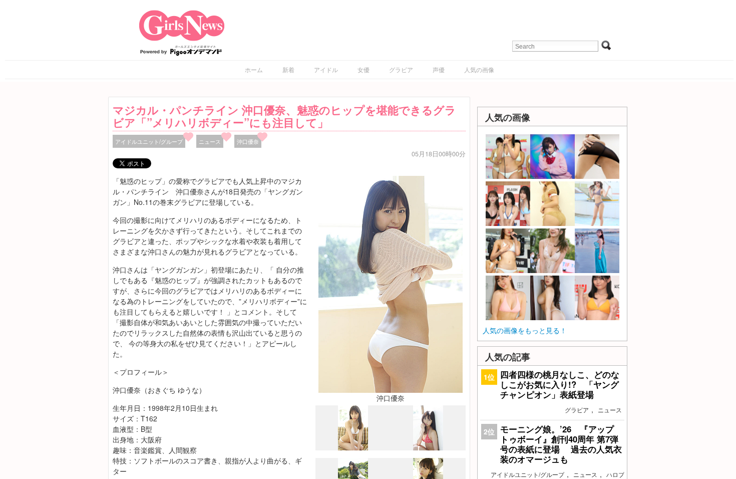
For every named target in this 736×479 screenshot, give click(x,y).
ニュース (210, 141)
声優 (439, 69)
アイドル (326, 69)
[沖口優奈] (390, 283)
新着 (288, 69)
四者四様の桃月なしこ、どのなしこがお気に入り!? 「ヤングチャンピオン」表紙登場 (559, 384)
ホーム (254, 69)
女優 (363, 69)
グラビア (401, 69)
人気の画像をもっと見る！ (525, 330)
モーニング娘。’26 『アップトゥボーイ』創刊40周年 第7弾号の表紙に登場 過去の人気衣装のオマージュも (561, 444)
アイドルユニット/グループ (149, 141)
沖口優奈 (248, 141)
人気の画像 (479, 69)
